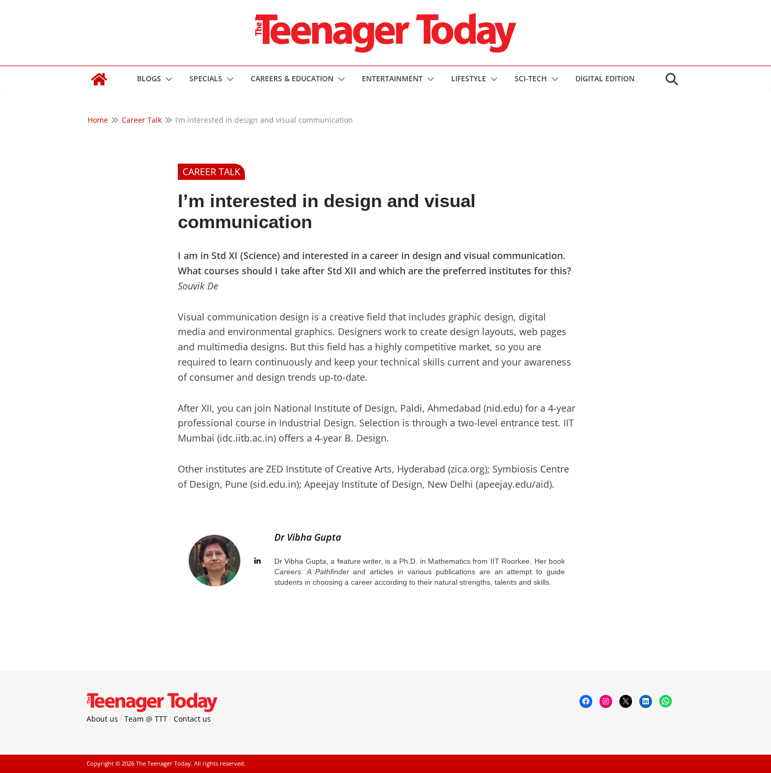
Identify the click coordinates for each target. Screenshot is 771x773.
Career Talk (211, 171)
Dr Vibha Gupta (307, 537)
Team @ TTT (145, 719)
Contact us (192, 719)
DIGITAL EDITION (605, 78)
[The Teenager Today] (99, 79)
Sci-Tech (531, 78)
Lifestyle (468, 78)
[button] (167, 79)
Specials (205, 78)
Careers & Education (292, 78)
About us (102, 719)
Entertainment (392, 78)
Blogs (149, 78)
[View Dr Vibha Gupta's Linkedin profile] (257, 560)
